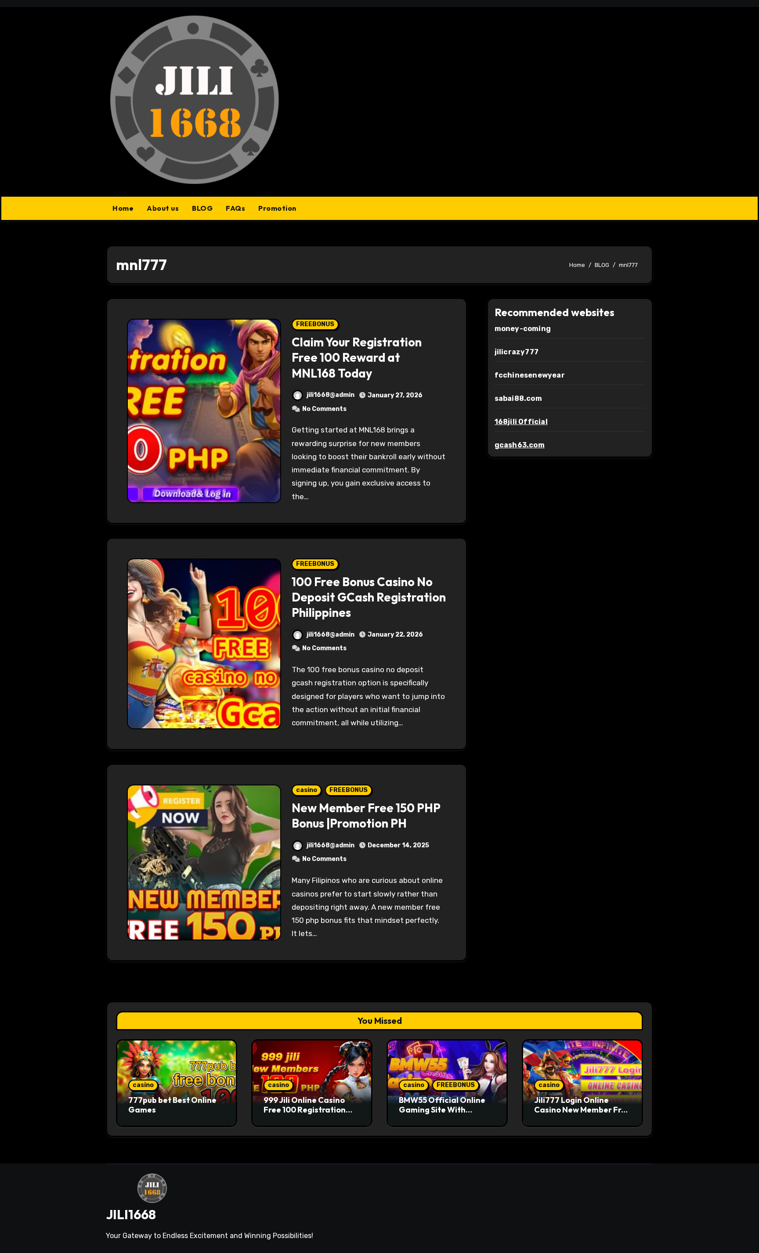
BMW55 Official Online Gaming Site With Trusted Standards (442, 1109)
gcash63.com (520, 445)
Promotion (277, 208)
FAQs (235, 208)
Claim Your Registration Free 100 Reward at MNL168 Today (357, 357)
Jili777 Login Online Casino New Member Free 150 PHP (582, 1109)
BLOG (202, 208)
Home (123, 208)
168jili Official (521, 422)
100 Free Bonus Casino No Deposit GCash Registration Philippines (369, 597)
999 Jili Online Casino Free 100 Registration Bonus (305, 1109)
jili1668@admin (330, 395)
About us (163, 208)
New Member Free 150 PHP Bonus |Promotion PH (366, 815)
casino (306, 790)
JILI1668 (131, 1214)
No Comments (324, 409)
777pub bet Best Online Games (172, 1105)
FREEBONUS (315, 324)
